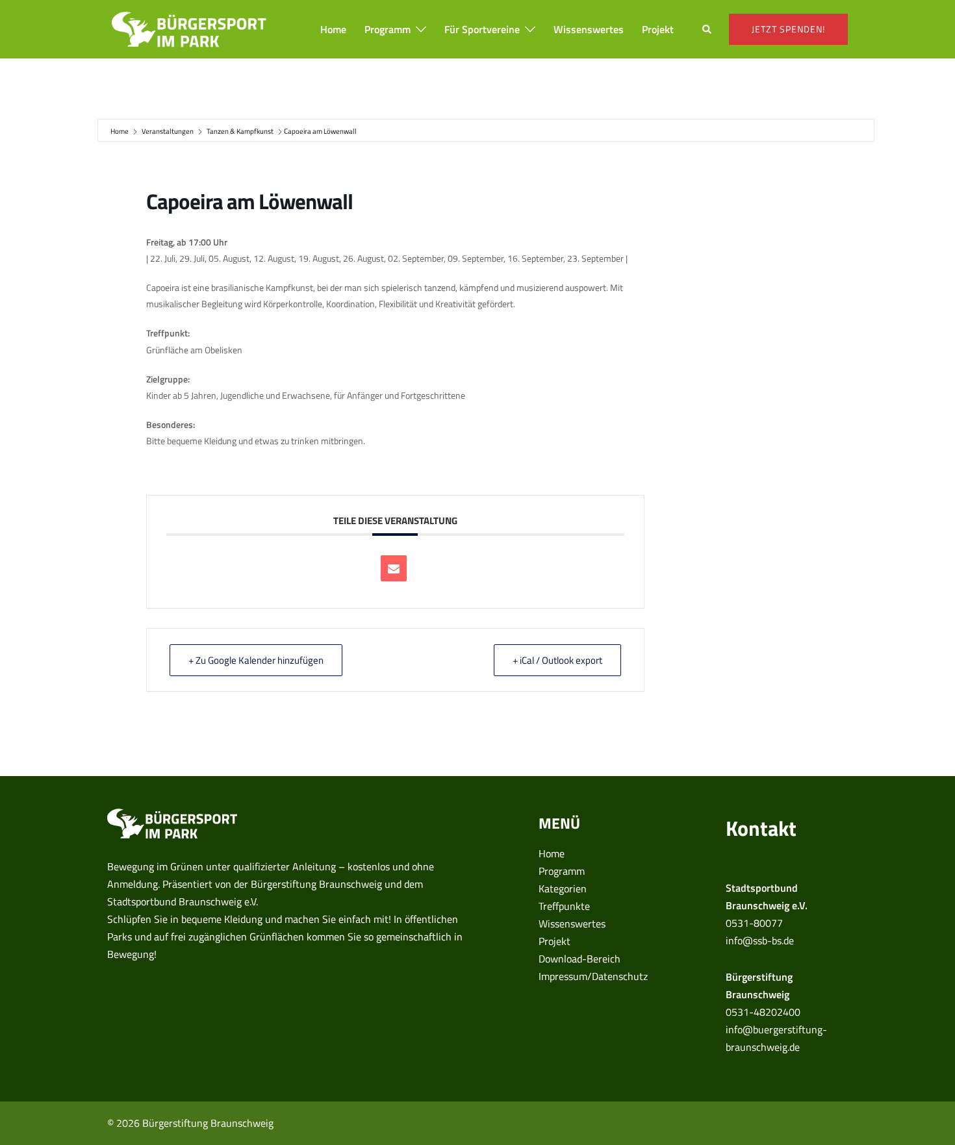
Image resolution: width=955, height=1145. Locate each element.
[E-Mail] (394, 568)
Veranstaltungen (168, 131)
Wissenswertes (589, 29)
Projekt (658, 29)
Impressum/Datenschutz (593, 976)
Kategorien (563, 888)
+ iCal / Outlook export (557, 660)
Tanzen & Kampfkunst (240, 131)
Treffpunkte (564, 906)
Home (333, 29)
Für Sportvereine (482, 29)
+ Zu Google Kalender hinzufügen (256, 660)
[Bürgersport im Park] (188, 28)
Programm (387, 29)
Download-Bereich (579, 958)
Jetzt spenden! (788, 29)
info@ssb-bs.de (760, 940)
